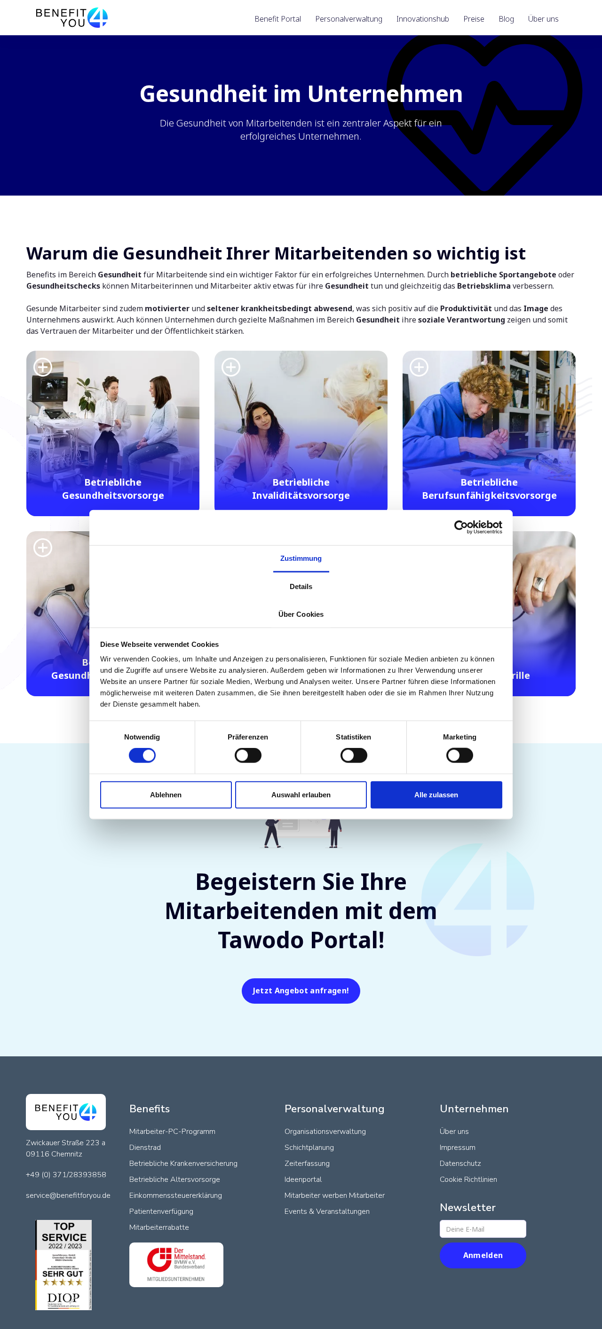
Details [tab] (301, 586)
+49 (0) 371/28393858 (66, 1175)
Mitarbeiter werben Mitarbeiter (335, 1195)
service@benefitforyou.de (68, 1195)
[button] (277, 18)
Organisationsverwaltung (325, 1131)
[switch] (248, 755)
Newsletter (468, 1207)
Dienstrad (145, 1147)
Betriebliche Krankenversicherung (183, 1163)
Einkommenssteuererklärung (175, 1195)
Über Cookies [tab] (301, 614)
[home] (72, 18)
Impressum (457, 1147)
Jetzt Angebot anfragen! (301, 990)
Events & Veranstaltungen (327, 1211)
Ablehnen (166, 794)
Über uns (454, 1131)
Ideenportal (303, 1179)
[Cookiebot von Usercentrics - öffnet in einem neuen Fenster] (461, 527)
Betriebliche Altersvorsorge (174, 1179)
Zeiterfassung (307, 1163)
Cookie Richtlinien (468, 1179)
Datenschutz (460, 1163)
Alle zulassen (436, 794)
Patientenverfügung (161, 1211)
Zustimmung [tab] (301, 558)
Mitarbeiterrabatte (159, 1227)
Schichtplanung (309, 1147)
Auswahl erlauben (301, 794)
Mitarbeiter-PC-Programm (172, 1131)
